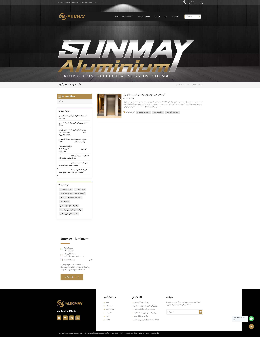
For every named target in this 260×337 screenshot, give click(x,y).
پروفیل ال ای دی (80, 189)
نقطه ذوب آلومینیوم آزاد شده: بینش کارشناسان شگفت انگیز (74, 157)
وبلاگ (61, 101)
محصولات (109, 306)
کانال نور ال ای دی (65, 189)
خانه (116, 16)
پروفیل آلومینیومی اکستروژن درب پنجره (145, 306)
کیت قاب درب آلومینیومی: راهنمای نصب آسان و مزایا (144, 95)
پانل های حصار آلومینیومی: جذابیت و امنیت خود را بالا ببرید (73, 164)
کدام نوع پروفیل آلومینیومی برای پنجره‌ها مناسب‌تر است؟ (74, 124)
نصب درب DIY (158, 112)
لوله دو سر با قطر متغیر (141, 316)
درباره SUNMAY (127, 16)
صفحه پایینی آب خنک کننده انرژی (144, 309)
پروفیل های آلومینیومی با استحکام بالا (145, 313)
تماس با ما (175, 16)
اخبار (165, 16)
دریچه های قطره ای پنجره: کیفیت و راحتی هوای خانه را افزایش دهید (73, 171)
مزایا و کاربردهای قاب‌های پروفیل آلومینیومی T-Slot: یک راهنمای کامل (73, 140)
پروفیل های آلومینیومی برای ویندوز (70, 198)
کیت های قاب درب (172, 112)
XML (121, 333)
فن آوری (157, 16)
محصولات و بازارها (144, 16)
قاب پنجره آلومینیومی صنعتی (68, 214)
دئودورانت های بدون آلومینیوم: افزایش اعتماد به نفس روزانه (73, 148)
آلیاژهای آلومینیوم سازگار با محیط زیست (72, 194)
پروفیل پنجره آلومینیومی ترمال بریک (70, 210)
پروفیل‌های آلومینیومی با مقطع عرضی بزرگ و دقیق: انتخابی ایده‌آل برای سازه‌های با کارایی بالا (72, 132)
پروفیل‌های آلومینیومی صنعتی (69, 206)
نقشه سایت (114, 333)
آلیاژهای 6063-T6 (64, 202)
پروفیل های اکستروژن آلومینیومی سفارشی (146, 320)
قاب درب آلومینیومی (143, 112)
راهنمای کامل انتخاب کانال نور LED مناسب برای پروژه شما (73, 117)
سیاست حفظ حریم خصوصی (133, 333)
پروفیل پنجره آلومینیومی (141, 302)
